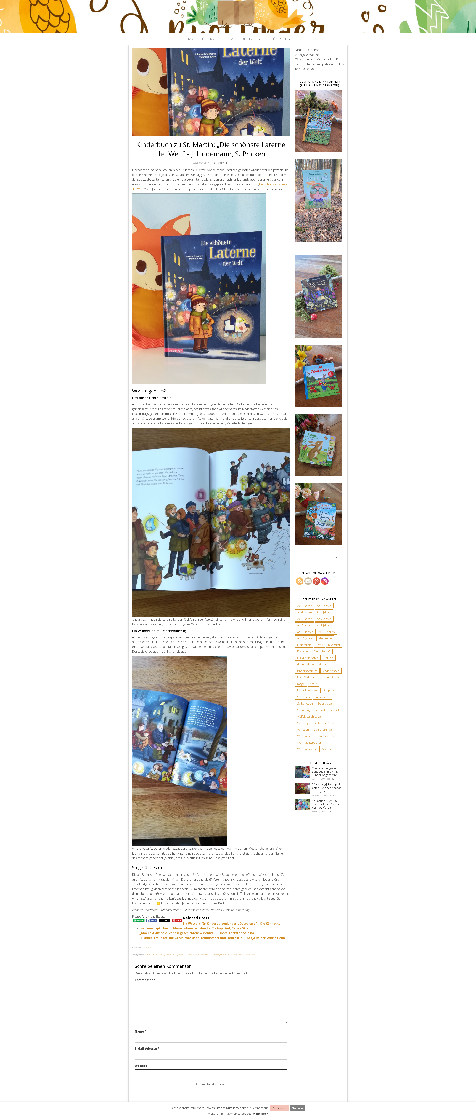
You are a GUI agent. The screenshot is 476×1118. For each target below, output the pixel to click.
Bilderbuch (304, 645)
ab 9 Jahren (324, 625)
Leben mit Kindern (235, 39)
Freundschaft (322, 651)
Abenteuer (325, 638)
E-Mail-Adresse (147, 1049)
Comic (319, 645)
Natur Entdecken (308, 690)
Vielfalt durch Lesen (247, 954)
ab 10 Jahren (305, 632)
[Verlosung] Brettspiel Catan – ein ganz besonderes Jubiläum (327, 787)
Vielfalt (335, 710)
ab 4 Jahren (165, 954)
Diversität (334, 645)
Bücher (206, 39)
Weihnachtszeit (307, 749)
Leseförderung (306, 677)
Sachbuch (303, 697)
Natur (313, 684)
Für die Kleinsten (308, 658)
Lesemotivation (330, 677)
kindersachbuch (307, 671)
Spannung (303, 710)
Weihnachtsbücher (309, 742)
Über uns (280, 39)
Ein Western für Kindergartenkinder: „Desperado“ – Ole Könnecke (231, 923)
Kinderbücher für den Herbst (198, 954)
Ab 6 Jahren (304, 619)
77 (328, 811)
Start (190, 39)
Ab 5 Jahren (178, 954)
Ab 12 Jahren (305, 638)
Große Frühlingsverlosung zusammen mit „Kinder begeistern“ (326, 771)
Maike (224, 162)
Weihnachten (305, 736)
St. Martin (232, 954)
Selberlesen (305, 703)
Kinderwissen (331, 671)
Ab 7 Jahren (324, 619)
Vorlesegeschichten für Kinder (316, 723)
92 (331, 795)
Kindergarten (219, 954)
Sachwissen (322, 697)
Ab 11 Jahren (326, 632)
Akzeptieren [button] (279, 1108)
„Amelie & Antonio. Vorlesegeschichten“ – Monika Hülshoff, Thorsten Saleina (196, 933)
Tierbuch (320, 710)
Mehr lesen (260, 1113)
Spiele (263, 39)
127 (329, 779)
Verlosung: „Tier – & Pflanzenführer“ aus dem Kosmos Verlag (328, 804)
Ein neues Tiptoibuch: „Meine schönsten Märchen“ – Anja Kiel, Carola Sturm (195, 928)
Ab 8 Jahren (304, 625)
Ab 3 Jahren (152, 954)
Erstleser (303, 651)
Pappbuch (329, 690)
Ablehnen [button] (297, 1108)
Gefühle (328, 658)
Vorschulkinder (323, 729)
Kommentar (145, 980)
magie (301, 684)
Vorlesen (303, 729)
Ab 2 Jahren (304, 606)
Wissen (326, 749)
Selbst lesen (325, 703)
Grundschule (305, 664)
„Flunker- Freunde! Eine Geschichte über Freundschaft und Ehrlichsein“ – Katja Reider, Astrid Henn (212, 938)
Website (141, 1066)
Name (140, 1031)
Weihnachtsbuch (329, 736)
